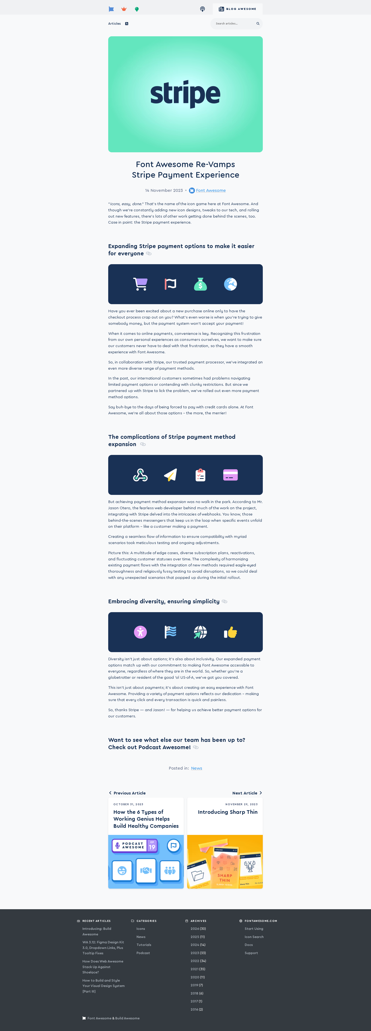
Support (251, 953)
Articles (114, 23)
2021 (194, 969)
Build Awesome (127, 1018)
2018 (194, 993)
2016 (194, 1009)
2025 (195, 937)
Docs (249, 945)
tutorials (144, 945)
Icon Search (254, 937)
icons (141, 928)
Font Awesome (211, 190)
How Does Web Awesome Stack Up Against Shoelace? (102, 967)
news (196, 768)
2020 (195, 977)
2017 (194, 1001)
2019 (194, 985)
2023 (195, 953)
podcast (143, 953)
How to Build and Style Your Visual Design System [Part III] (103, 986)
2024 (195, 945)
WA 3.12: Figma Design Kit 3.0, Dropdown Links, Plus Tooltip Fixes (103, 948)
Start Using (254, 928)
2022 (195, 961)
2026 (195, 928)
